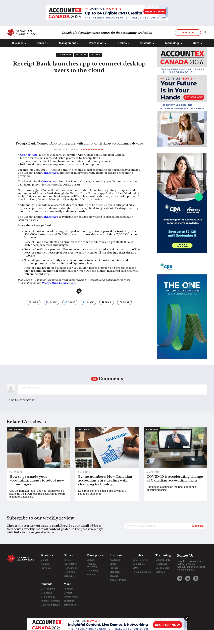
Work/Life (69, 575)
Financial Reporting (92, 565)
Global (44, 559)
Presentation (70, 563)
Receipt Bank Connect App (58, 283)
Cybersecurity (162, 559)
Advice (67, 559)
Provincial (46, 567)
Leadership (92, 570)
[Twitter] (179, 578)
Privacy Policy (71, 596)
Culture (90, 559)
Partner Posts (16, 429)
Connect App (28, 154)
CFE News (46, 592)
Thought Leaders (142, 571)
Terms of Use (71, 604)
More (196, 43)
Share (53, 302)
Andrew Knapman (50, 600)
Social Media (162, 567)
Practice (95, 55)
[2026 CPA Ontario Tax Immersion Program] (182, 206)
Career (41, 43)
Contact (68, 592)
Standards (115, 571)
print (126, 302)
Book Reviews (140, 559)
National (45, 563)
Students (145, 43)
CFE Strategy (48, 596)
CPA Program (48, 588)
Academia (115, 559)
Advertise (69, 588)
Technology (172, 43)
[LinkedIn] (187, 578)
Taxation (114, 575)
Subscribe (188, 32)
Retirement (69, 571)
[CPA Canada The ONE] (182, 312)
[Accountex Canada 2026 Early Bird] (107, 13)
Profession (96, 43)
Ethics (113, 563)
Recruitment (70, 567)
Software (81, 55)
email (108, 302)
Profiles (122, 43)
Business (18, 43)
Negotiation (161, 563)
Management (67, 43)
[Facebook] (195, 578)
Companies (139, 563)
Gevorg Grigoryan (50, 604)
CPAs (135, 567)
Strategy (91, 574)
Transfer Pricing (118, 579)
